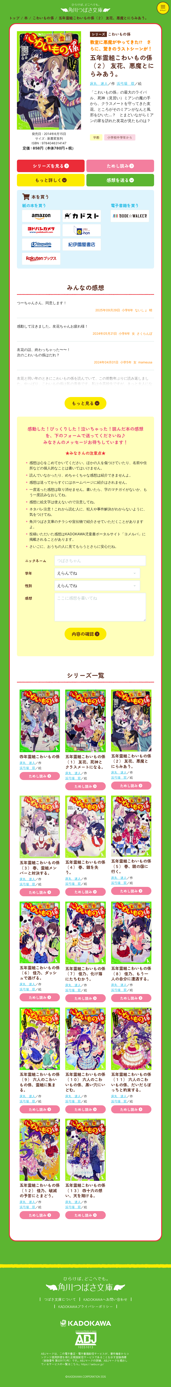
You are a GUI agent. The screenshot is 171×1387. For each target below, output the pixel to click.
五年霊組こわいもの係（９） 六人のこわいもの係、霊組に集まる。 (40, 1082)
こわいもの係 (43, 17)
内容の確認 (83, 634)
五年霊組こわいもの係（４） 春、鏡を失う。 (85, 867)
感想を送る (118, 180)
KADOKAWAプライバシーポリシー (85, 1306)
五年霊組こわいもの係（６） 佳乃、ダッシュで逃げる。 (40, 973)
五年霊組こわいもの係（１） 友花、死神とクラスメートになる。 (85, 762)
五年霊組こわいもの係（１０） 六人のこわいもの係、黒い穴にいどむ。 (85, 1082)
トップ (14, 17)
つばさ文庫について (60, 1299)
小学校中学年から (119, 137)
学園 (96, 137)
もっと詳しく (48, 180)
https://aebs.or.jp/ (92, 1364)
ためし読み (118, 166)
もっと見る (83, 403)
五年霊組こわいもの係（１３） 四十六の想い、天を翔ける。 (85, 1190)
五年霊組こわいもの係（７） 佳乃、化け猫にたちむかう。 (85, 973)
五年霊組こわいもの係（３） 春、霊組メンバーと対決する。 (40, 867)
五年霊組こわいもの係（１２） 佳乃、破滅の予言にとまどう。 (40, 1190)
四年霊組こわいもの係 (40, 756)
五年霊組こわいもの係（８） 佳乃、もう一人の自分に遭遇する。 (131, 973)
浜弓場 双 (125, 83)
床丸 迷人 (99, 83)
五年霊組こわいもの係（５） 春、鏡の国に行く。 (131, 866)
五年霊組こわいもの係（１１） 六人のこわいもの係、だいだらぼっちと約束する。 (131, 1082)
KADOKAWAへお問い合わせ (105, 1299)
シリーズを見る (48, 166)
